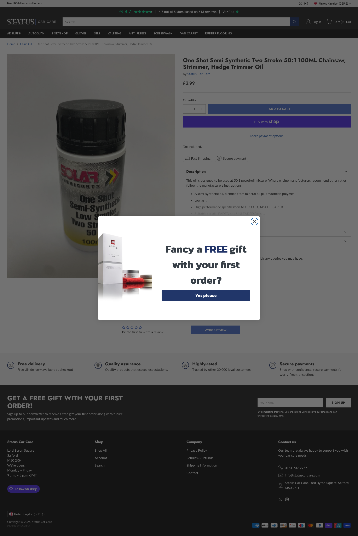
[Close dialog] (254, 221)
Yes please (206, 295)
